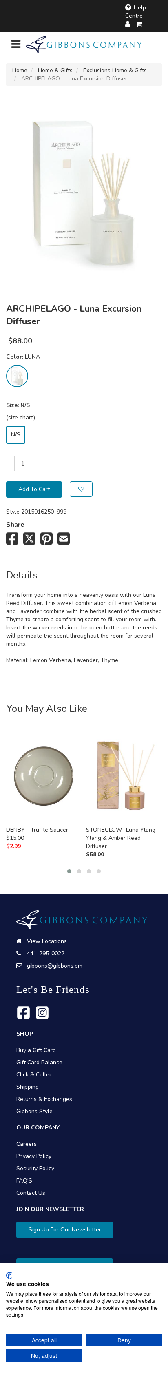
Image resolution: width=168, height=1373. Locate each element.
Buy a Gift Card (36, 1050)
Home (19, 70)
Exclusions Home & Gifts (115, 70)
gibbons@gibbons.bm (54, 966)
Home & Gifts (55, 70)
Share (15, 524)
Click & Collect (35, 1074)
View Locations (47, 941)
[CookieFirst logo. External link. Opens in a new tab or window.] (9, 1275)
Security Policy (35, 1168)
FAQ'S (24, 1181)
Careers (26, 1144)
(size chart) (20, 417)
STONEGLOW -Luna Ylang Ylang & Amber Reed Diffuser (120, 838)
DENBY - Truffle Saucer (37, 830)
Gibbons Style (34, 1111)
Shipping (27, 1087)
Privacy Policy (33, 1156)
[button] (69, 871)
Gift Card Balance (39, 1062)
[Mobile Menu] (15, 46)
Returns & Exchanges (44, 1099)
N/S (15, 434)
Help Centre (135, 12)
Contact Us (30, 1193)
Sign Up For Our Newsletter (65, 1229)
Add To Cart (34, 489)
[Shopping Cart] (139, 24)
